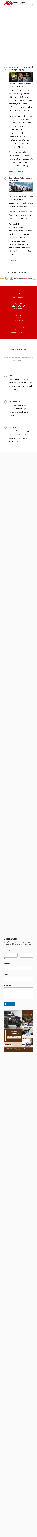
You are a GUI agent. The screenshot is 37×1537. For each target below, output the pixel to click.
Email (6, 974)
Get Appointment (16, 171)
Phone (7, 964)
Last (21, 959)
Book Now (9, 1004)
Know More (13, 260)
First (5, 959)
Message (7, 985)
